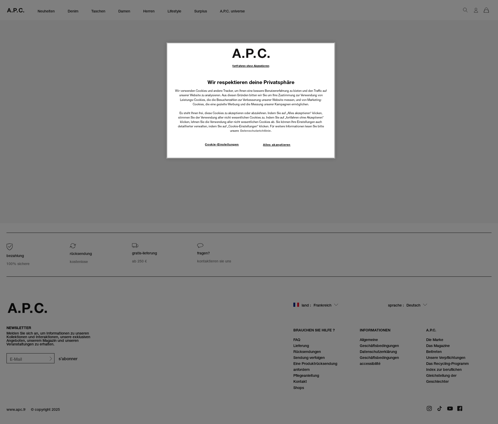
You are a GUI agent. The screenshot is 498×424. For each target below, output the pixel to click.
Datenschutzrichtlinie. (256, 131)
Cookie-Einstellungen (222, 144)
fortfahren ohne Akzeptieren (250, 66)
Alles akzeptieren (276, 145)
